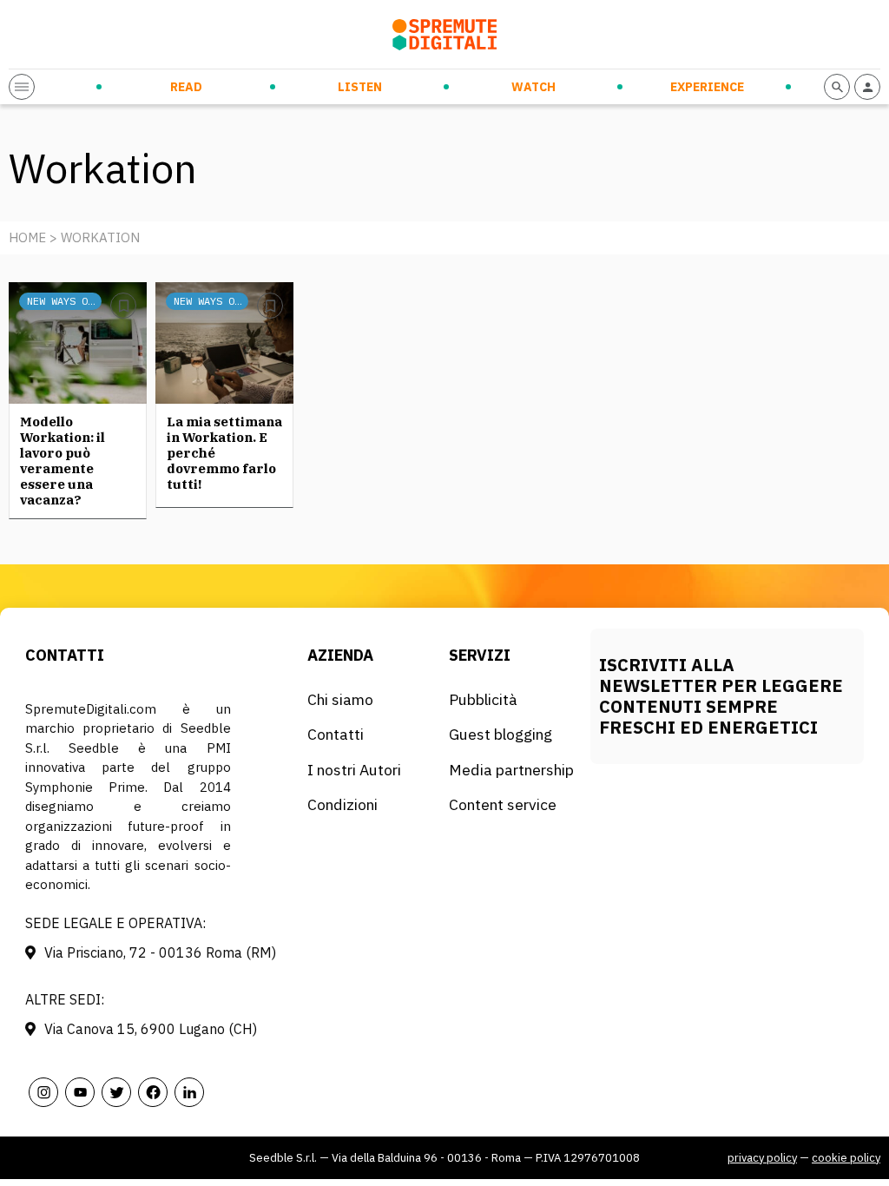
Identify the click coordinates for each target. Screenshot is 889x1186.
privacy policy (762, 1157)
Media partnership (511, 770)
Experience (707, 87)
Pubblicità (483, 699)
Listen (360, 87)
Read (186, 87)
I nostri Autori (354, 770)
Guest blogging (500, 734)
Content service (502, 804)
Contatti (335, 734)
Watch (533, 87)
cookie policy (846, 1157)
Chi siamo (340, 699)
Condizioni (342, 804)
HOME (27, 237)
